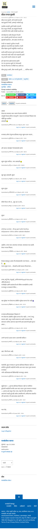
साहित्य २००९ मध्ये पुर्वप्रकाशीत (15, 79)
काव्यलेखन (9, 75)
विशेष (15, 506)
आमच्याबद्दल (23, 516)
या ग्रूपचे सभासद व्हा (6, 452)
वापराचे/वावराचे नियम (7, 516)
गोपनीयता (17, 516)
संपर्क (29, 516)
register (11, 103)
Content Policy (24, 522)
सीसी (35, 506)
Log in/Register (6, 431)
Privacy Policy (14, 522)
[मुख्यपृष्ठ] (4, 4)
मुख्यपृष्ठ (8, 12)
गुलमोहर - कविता (6, 87)
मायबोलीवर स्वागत (6, 84)
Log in (4, 103)
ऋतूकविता (26, 79)
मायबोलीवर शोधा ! (6, 480)
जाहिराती (22, 506)
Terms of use (5, 522)
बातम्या (29, 506)
